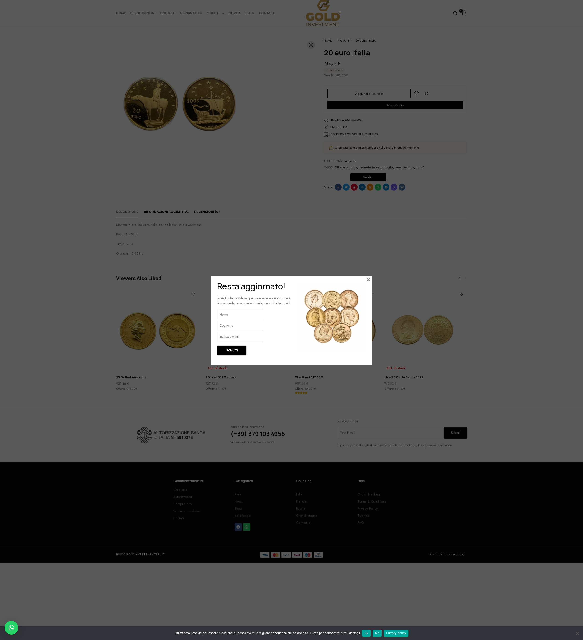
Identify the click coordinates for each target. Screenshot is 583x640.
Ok (366, 633)
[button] (11, 628)
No (377, 633)
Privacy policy (396, 633)
